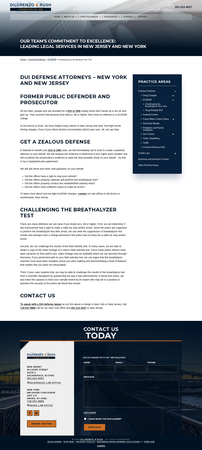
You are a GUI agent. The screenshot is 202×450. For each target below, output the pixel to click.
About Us (69, 17)
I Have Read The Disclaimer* (105, 419)
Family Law (144, 153)
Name (87, 362)
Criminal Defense (146, 91)
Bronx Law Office (41, 405)
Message (89, 377)
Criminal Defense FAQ (154, 147)
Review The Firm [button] (41, 424)
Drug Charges (150, 95)
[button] (198, 446)
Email (120, 362)
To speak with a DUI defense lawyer (41, 304)
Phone (152, 362)
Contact (142, 17)
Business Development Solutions (118, 442)
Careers (101, 446)
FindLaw (149, 442)
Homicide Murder (151, 123)
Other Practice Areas (148, 165)
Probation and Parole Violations (153, 129)
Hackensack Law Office (45, 383)
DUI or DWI (74, 111)
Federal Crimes (150, 115)
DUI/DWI (147, 100)
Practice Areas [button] (89, 17)
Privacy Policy (85, 442)
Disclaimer (90, 412)
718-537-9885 (28, 308)
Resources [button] (110, 17)
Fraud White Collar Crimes (156, 119)
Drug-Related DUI (154, 110)
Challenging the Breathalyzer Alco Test (156, 105)
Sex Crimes (148, 134)
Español (128, 17)
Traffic (146, 143)
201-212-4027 (183, 7)
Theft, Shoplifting (151, 138)
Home (57, 17)
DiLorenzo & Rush (92, 439)
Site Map (68, 442)
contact (82, 193)
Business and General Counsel (153, 159)
